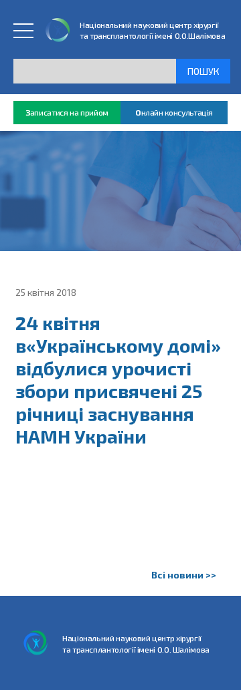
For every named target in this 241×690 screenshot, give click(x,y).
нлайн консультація (174, 112)
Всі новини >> (183, 574)
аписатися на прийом (66, 112)
